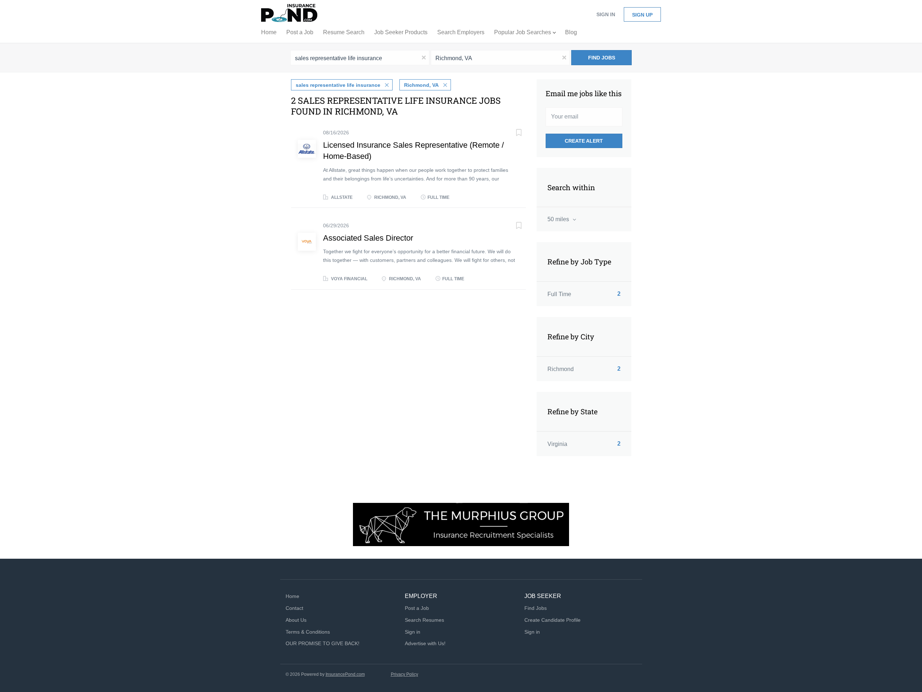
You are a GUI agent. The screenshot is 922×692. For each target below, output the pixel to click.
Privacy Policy (404, 674)
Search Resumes (424, 620)
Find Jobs (601, 58)
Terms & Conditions (308, 632)
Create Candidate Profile (552, 620)
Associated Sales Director (368, 237)
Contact (294, 608)
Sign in (605, 14)
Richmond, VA (421, 85)
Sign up (642, 15)
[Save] (511, 133)
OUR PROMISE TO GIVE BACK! (322, 643)
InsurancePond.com (345, 674)
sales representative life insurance (338, 85)
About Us (296, 620)
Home (292, 596)
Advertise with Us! (425, 643)
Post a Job (417, 608)
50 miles (558, 219)
